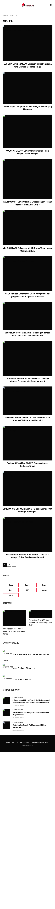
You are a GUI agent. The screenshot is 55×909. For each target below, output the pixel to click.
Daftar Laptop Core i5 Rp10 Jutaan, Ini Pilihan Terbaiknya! (29, 726)
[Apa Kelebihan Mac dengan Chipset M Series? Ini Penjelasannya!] (6, 712)
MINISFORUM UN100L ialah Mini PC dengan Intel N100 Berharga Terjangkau (27, 510)
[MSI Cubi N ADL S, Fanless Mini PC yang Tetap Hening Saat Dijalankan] (27, 227)
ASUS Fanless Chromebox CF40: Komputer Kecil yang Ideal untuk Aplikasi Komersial (27, 295)
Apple (27, 585)
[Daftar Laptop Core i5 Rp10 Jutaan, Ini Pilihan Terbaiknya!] (6, 725)
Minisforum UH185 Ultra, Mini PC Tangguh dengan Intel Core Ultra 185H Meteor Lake (28, 334)
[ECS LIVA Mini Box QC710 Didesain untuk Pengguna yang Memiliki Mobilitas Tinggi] (27, 43)
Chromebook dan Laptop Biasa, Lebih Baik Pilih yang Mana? (14, 631)
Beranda (5, 15)
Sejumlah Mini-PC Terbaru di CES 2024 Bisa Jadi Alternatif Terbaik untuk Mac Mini (27, 419)
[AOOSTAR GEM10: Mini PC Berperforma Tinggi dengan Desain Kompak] (27, 131)
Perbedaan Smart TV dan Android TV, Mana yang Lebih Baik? (40, 622)
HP (27, 590)
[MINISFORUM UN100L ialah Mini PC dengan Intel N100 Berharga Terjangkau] (27, 488)
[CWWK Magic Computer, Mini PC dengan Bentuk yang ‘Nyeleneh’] (27, 88)
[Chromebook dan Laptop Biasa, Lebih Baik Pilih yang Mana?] (14, 618)
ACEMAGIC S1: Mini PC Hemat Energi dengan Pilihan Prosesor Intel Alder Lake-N (27, 203)
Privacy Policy (23, 742)
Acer (11, 585)
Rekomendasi (18, 697)
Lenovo (11, 595)
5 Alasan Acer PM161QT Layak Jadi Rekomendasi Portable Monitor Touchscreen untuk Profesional (31, 701)
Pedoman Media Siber (40, 742)
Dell (11, 590)
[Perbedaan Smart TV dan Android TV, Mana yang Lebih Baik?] (40, 614)
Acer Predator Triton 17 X (24, 668)
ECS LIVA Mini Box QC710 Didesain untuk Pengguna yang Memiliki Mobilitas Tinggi (27, 65)
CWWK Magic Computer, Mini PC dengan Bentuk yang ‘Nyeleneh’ (27, 108)
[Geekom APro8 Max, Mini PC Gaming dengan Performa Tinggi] (27, 443)
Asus (44, 585)
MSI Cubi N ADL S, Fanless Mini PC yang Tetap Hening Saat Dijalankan (27, 249)
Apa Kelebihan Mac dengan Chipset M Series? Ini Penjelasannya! (31, 713)
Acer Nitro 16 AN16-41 (22, 679)
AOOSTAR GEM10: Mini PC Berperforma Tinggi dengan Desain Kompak (27, 152)
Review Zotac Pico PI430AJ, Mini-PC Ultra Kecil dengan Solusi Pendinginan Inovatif (27, 556)
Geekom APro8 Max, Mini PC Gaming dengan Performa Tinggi (27, 464)
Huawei (44, 590)
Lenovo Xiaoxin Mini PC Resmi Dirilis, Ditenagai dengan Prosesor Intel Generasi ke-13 (27, 380)
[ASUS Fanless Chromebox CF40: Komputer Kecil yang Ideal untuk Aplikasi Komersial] (27, 273)
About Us (10, 742)
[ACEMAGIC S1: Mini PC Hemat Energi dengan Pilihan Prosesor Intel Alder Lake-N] (27, 179)
